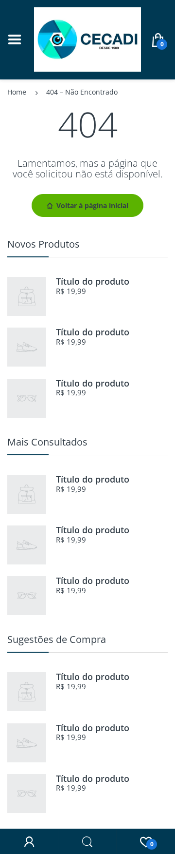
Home (16, 92)
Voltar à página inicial (92, 205)
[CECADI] (87, 38)
